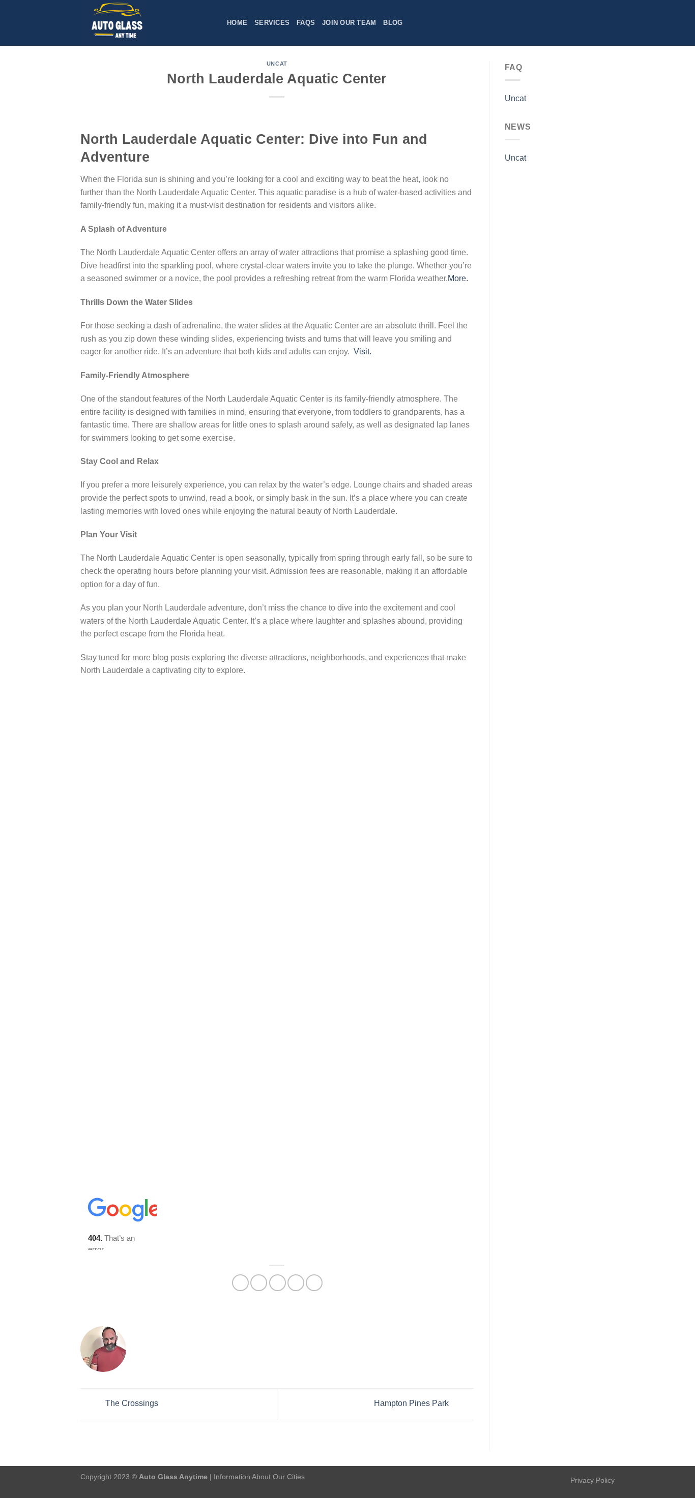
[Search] (611, 23)
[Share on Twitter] (258, 1282)
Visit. (362, 351)
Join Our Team (349, 22)
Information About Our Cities (259, 1477)
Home (237, 22)
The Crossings (130, 1403)
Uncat (277, 63)
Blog (392, 22)
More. (458, 278)
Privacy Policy (592, 1480)
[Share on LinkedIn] (314, 1282)
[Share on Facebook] (240, 1282)
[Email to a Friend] (277, 1282)
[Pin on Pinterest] (295, 1282)
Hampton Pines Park (412, 1403)
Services (271, 22)
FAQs (306, 22)
